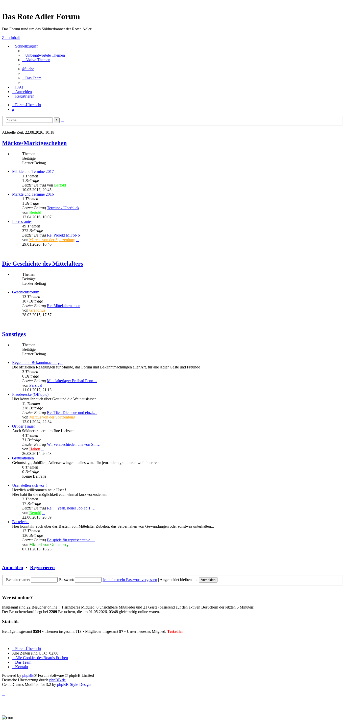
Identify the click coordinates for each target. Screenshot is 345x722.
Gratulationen (23, 458)
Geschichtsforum (25, 292)
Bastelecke (20, 522)
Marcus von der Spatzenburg (52, 240)
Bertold (60, 185)
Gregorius (37, 310)
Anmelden (12, 567)
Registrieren (42, 567)
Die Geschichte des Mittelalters (42, 263)
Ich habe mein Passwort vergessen (130, 579)
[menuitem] (43, 55)
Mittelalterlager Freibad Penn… (72, 381)
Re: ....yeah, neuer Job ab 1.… (71, 508)
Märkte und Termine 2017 (33, 171)
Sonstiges (14, 334)
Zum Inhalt (11, 37)
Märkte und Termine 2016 (33, 194)
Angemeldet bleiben (176, 579)
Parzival (35, 385)
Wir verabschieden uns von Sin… (74, 444)
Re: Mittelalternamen (63, 306)
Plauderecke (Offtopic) (30, 394)
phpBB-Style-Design (74, 684)
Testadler (175, 631)
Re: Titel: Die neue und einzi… (72, 412)
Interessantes (22, 221)
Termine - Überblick (63, 208)
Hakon (34, 449)
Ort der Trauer (23, 426)
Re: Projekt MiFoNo (63, 235)
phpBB (28, 675)
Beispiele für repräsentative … (71, 540)
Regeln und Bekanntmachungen (37, 362)
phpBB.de (57, 680)
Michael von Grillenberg (48, 544)
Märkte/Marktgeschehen (34, 143)
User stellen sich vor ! (29, 485)
